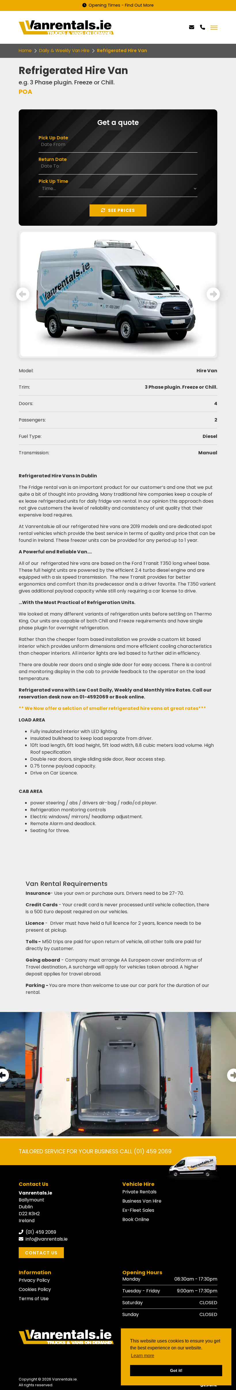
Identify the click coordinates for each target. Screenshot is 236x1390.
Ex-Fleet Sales (138, 1210)
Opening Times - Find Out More (120, 5)
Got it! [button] (176, 1370)
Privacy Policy (34, 1280)
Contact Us (41, 1253)
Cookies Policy (35, 1289)
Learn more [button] (142, 1355)
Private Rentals (139, 1191)
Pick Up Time (53, 181)
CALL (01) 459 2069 (146, 1151)
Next (213, 294)
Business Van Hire (141, 1201)
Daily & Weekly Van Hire (64, 51)
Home (25, 51)
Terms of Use (34, 1298)
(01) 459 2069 (40, 1232)
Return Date (53, 159)
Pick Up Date (53, 137)
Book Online (135, 1219)
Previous (22, 294)
